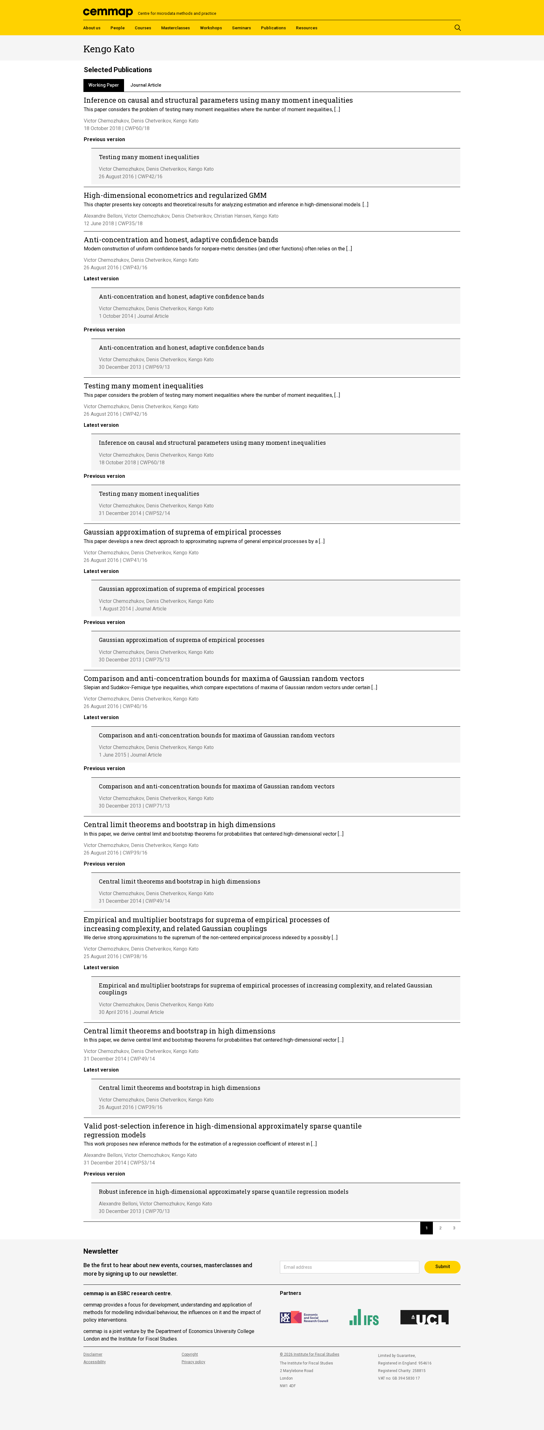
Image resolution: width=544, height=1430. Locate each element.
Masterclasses (175, 27)
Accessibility (94, 1362)
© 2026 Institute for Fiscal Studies (309, 1354)
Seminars (241, 27)
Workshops (211, 27)
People (117, 27)
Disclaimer (92, 1354)
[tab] (103, 85)
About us (91, 27)
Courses (143, 27)
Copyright (190, 1354)
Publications (273, 27)
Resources (306, 27)
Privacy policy (193, 1362)
